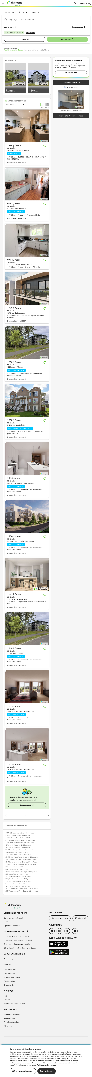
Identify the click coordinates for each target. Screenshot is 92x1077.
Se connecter (85, 3)
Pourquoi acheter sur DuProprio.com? (18, 940)
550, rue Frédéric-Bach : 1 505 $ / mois (18, 876)
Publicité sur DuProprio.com (14, 1004)
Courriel (82, 918)
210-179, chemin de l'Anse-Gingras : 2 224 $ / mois (21, 857)
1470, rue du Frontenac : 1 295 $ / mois (18, 886)
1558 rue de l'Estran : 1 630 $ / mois (17, 852)
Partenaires (10, 1009)
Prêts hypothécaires (11, 1022)
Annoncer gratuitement (12, 959)
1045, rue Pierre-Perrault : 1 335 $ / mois (18, 881)
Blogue (8, 965)
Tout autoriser (46, 1071)
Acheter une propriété (16, 931)
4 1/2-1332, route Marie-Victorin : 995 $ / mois (20, 838)
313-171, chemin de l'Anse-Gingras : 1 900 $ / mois (21, 862)
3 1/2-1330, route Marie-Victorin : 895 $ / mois (20, 840)
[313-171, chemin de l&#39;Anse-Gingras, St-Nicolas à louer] (27, 516)
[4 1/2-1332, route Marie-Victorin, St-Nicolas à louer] (27, 240)
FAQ (5, 996)
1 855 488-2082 (61, 918)
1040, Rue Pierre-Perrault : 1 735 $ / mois (19, 879)
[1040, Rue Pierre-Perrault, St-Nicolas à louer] (27, 574)
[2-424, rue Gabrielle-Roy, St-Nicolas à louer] (27, 400)
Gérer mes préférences (23, 1071)
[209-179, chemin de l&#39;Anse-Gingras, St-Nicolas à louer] (27, 686)
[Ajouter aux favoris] (44, 146)
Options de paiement (12, 926)
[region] (46, 1061)
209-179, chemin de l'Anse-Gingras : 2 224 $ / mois (22, 891)
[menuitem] (26, 920)
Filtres (23, 39)
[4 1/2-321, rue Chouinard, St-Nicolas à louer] (27, 184)
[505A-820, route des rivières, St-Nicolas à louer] (27, 126)
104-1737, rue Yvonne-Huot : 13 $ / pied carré (20, 842)
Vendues (36, 12)
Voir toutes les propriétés (71, 111)
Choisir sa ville (9, 985)
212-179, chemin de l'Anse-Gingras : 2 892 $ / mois (21, 889)
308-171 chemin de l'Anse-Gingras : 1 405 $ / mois (21, 859)
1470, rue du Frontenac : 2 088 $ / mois (18, 845)
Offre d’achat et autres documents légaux (20, 948)
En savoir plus (71, 72)
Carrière (7, 1000)
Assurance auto (9, 1018)
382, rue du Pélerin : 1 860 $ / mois (17, 867)
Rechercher (66, 39)
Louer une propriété (15, 954)
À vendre (9, 12)
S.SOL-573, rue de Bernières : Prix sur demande (21, 864)
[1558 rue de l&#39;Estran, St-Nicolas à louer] (27, 342)
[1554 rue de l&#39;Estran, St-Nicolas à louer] (27, 628)
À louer (23, 12)
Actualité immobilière (12, 977)
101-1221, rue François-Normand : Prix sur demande (22, 850)
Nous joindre (56, 912)
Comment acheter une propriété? (16, 936)
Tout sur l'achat (9, 973)
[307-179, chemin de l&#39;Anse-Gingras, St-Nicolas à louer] (27, 744)
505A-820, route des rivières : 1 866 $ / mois (20, 833)
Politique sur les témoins (46, 1065)
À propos (8, 991)
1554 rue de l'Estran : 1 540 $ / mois (17, 884)
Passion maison (9, 981)
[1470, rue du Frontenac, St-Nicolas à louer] (27, 288)
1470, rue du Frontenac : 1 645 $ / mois (18, 847)
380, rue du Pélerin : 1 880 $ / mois (17, 874)
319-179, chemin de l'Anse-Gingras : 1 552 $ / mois (21, 872)
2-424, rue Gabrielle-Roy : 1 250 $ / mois (18, 855)
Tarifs (6, 922)
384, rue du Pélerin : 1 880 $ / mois (17, 869)
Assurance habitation (12, 1014)
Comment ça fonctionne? (13, 918)
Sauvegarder (25, 805)
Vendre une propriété (15, 913)
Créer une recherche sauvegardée (17, 944)
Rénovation (8, 1026)
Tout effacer (30, 33)
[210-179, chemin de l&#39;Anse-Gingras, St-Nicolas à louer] (27, 458)
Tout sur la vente (10, 970)
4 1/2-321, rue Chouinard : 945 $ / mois (18, 835)
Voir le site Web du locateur (71, 116)
